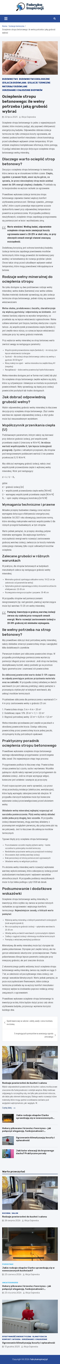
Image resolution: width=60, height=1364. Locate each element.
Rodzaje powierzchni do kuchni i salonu (24, 1083)
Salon (15, 1213)
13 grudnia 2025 (12, 1346)
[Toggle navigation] (6, 18)
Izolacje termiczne (39, 83)
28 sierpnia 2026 (13, 1220)
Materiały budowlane (14, 86)
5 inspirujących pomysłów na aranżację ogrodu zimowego (33, 1035)
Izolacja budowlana (14, 83)
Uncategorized (10, 1283)
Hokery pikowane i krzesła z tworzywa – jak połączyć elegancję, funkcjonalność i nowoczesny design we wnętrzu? (26, 1131)
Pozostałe (7, 1264)
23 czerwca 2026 (13, 1274)
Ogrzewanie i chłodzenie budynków (22, 90)
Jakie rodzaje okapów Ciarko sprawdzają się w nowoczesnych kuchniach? (34, 1118)
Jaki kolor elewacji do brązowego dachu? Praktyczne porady (35, 1152)
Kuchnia (6, 1213)
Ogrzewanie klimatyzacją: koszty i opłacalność (28, 1342)
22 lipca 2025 (11, 117)
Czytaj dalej (7, 1108)
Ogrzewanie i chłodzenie (34, 1339)
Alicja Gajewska (28, 117)
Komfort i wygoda (11, 1339)
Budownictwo (10, 79)
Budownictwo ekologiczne (34, 79)
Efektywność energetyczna (16, 1337)
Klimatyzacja (39, 1337)
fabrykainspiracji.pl (39, 1359)
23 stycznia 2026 (13, 1293)
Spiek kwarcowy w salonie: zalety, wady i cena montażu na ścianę (30, 1022)
